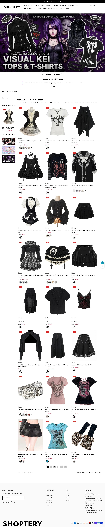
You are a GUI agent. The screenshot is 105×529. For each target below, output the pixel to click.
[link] (98, 5)
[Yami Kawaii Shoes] (8, 141)
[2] (24, 472)
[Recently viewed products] (102, 262)
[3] (26, 472)
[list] (23, 472)
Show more (52, 86)
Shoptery (20, 138)
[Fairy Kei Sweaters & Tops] (8, 149)
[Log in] (90, 5)
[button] (94, 5)
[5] (31, 472)
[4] (28, 472)
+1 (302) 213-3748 (89, 503)
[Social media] (102, 265)
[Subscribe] (22, 498)
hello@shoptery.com (89, 507)
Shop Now (59, 1)
